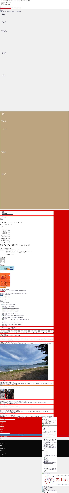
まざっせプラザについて (6, 2)
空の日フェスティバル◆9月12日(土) (50, 439)
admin (3, 227)
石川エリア (2, 431)
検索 (43, 424)
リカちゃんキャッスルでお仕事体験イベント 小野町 (11, 328)
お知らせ (1, 424)
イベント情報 (3, 8)
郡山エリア (2, 426)
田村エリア (2, 429)
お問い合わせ (9, 8)
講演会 (1, 218)
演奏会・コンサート (3, 443)
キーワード (44, 417)
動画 (1, 445)
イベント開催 (2, 302)
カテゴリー (44, 418)
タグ (43, 420)
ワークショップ (3, 217)
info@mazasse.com (11, 252)
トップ (1, 422)
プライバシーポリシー (6, 4)
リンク (3, 3)
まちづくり (2, 216)
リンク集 (1, 456)
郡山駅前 (1, 219)
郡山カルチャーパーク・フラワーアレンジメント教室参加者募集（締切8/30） (50, 447)
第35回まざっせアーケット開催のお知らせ (9, 327)
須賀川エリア (2, 448)
